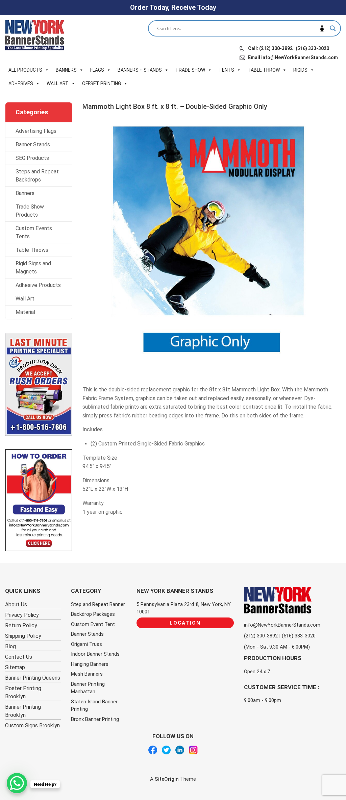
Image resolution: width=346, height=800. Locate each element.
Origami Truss (86, 644)
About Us (16, 604)
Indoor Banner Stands (95, 654)
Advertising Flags (36, 131)
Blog (10, 646)
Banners (25, 193)
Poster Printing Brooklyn (23, 692)
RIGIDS (300, 70)
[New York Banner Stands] (34, 35)
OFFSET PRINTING (101, 83)
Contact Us (18, 657)
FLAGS (97, 70)
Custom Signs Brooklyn (32, 725)
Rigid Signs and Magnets (33, 267)
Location (185, 623)
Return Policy (21, 625)
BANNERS (66, 70)
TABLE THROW (264, 70)
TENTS (226, 70)
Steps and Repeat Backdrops (37, 175)
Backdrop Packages (93, 614)
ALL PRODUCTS (25, 70)
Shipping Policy (23, 636)
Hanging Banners (89, 664)
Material (25, 312)
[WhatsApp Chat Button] (17, 783)
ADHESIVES (20, 83)
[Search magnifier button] (333, 28)
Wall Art (25, 298)
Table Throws (32, 250)
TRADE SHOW (190, 70)
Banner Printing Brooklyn (23, 711)
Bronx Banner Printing (95, 719)
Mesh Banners (87, 674)
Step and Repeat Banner (98, 604)
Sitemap (15, 667)
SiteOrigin (167, 779)
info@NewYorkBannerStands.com (282, 625)
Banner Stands (33, 144)
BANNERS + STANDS (140, 70)
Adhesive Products (38, 285)
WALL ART (58, 83)
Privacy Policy (22, 615)
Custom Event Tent (93, 624)
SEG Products (32, 158)
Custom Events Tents (34, 232)
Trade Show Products (30, 210)
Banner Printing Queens (32, 678)
